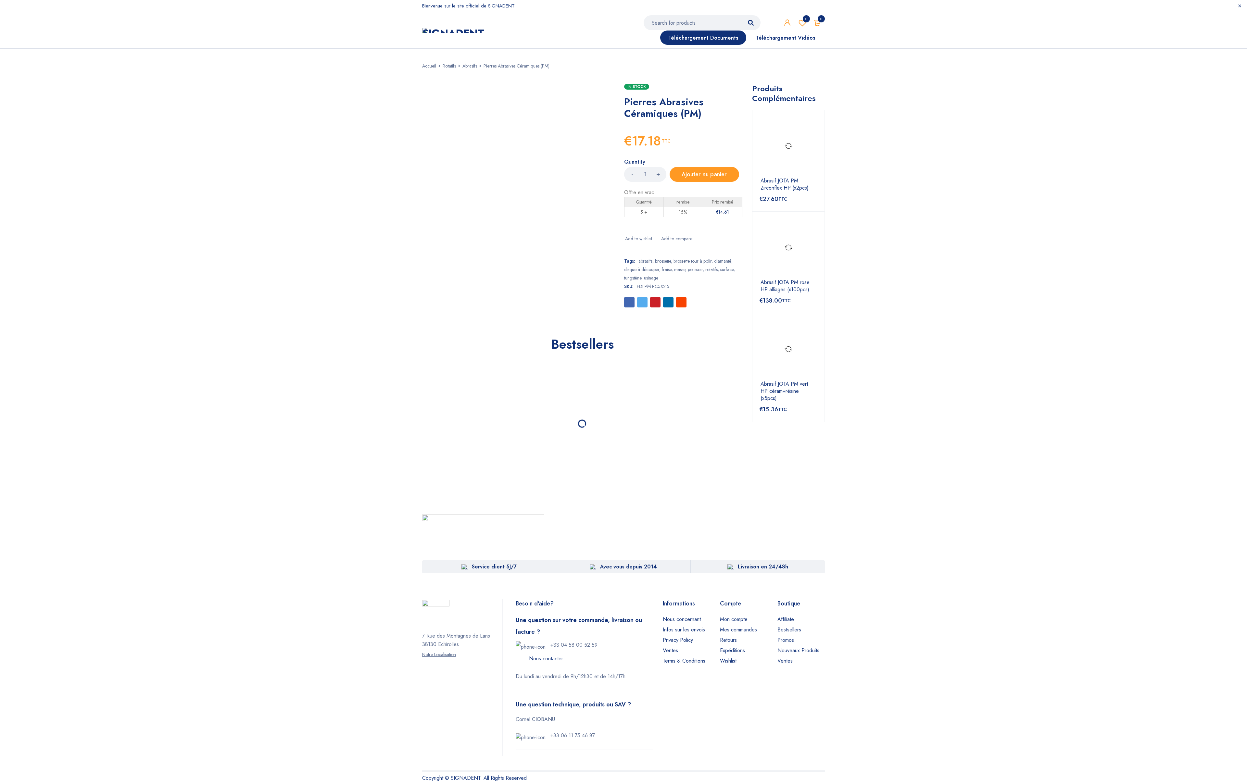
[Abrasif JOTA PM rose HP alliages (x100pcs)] (788, 248)
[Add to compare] (676, 238)
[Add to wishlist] (638, 238)
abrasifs (645, 261)
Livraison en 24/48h (763, 566)
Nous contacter (546, 658)
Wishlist (806, 18)
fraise (667, 269)
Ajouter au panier (704, 174)
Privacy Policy (678, 640)
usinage (651, 278)
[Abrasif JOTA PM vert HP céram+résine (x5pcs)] (788, 349)
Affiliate (785, 619)
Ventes (670, 650)
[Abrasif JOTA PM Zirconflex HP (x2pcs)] (788, 146)
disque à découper (641, 269)
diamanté (722, 261)
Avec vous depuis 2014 (628, 566)
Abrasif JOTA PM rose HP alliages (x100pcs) (785, 286)
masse (679, 269)
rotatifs (711, 269)
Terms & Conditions (684, 661)
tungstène (632, 278)
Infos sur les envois (684, 629)
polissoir (695, 269)
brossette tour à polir (693, 261)
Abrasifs (469, 66)
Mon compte (734, 619)
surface (727, 269)
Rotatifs (449, 66)
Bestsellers (789, 629)
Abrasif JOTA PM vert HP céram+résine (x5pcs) (784, 391)
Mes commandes (738, 629)
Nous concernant (682, 619)
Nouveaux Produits (798, 650)
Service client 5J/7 (494, 566)
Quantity (634, 162)
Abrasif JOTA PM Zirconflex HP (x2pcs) (785, 184)
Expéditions (732, 650)
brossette (663, 261)
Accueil (429, 66)
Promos (785, 640)
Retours (728, 640)
